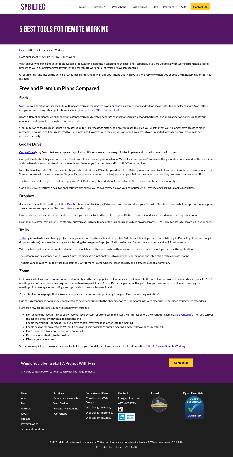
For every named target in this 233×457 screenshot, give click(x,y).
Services (97, 6)
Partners (168, 6)
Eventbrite (185, 314)
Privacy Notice (29, 423)
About (82, 6)
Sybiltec (33, 7)
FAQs (182, 6)
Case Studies (139, 6)
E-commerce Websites (66, 398)
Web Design (60, 403)
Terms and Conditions (34, 428)
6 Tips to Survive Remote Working (165, 346)
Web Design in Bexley (98, 407)
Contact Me (200, 6)
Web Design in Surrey (98, 417)
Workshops (119, 6)
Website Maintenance (66, 408)
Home (22, 49)
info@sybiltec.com (129, 398)
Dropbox (72, 204)
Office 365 (102, 110)
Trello (117, 110)
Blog (155, 6)
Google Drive (87, 110)
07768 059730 (127, 403)
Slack (22, 105)
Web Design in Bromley (99, 412)
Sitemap (26, 418)
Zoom (63, 278)
